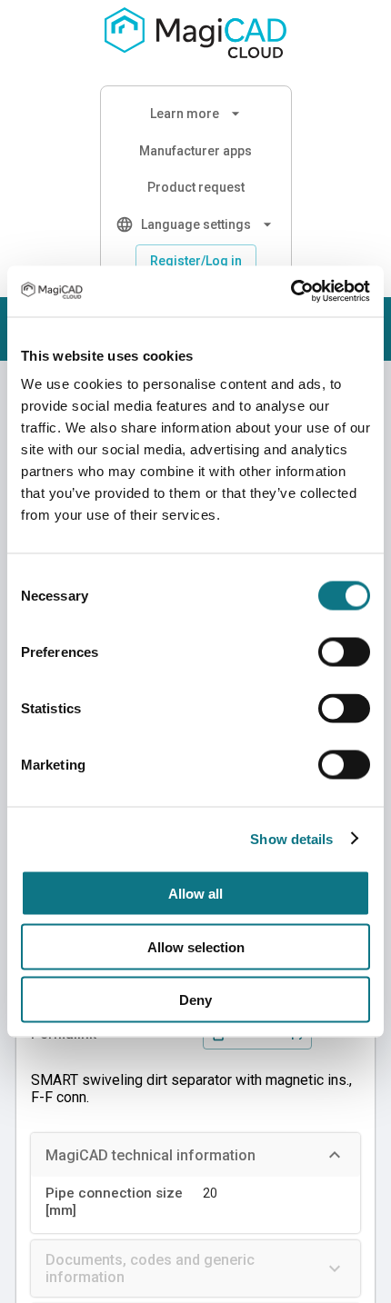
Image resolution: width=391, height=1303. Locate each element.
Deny (195, 1000)
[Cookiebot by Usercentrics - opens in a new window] (290, 291)
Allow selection (196, 946)
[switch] (344, 652)
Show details (291, 838)
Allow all (195, 893)
